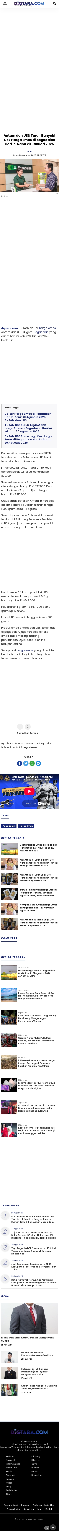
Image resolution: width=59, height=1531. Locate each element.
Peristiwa (10, 1456)
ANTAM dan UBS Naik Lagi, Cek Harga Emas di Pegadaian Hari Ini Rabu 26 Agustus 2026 (38, 922)
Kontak (49, 1509)
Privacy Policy (13, 1509)
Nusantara (11, 1467)
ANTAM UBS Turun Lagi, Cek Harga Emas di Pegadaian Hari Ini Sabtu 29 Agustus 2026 (28, 439)
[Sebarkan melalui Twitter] (26, 763)
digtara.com (9, 328)
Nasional (10, 1460)
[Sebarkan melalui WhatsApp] (32, 763)
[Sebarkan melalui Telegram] (38, 763)
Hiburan (35, 1460)
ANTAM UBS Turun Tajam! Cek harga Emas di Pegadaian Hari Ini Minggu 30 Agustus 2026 (28, 428)
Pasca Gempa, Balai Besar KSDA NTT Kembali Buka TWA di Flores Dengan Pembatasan (36, 996)
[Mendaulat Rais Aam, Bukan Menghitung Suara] (29, 1329)
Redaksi (25, 1505)
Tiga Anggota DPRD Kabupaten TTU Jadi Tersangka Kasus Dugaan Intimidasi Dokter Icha (33, 1251)
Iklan (40, 1509)
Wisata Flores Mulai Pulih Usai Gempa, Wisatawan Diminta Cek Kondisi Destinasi (36, 1040)
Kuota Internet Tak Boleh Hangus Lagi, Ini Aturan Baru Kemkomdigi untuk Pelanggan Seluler (36, 1130)
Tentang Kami (11, 1505)
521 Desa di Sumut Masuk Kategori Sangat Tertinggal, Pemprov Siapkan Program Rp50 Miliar (37, 1063)
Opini (8, 1494)
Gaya (34, 1463)
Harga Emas (26, 825)
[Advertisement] (29, 38)
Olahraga (36, 1456)
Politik (9, 1471)
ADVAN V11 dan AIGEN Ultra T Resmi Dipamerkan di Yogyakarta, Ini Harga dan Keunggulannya (37, 1108)
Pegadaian (41, 332)
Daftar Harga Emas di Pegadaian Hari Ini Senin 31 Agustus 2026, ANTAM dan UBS (28, 417)
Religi (8, 1486)
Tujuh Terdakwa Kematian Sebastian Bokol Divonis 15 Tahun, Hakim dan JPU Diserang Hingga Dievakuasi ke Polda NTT (34, 1235)
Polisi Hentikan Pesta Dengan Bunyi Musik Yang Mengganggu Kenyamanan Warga (37, 1018)
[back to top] (53, 1527)
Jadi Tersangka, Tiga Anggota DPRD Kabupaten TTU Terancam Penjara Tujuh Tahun (33, 1267)
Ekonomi (10, 1475)
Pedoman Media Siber (44, 1505)
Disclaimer (29, 1509)
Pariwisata (11, 1490)
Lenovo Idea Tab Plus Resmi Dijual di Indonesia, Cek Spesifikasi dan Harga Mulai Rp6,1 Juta (36, 1085)
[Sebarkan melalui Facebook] (19, 763)
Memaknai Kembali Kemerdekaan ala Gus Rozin (37, 1354)
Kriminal (10, 1479)
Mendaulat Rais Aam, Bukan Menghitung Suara (27, 1339)
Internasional (13, 1463)
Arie (29, 151)
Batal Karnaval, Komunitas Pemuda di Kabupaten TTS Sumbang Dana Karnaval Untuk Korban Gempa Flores (34, 1282)
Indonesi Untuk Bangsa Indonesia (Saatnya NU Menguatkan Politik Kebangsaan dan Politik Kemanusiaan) (34, 1374)
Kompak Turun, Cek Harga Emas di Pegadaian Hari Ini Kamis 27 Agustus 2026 (38, 907)
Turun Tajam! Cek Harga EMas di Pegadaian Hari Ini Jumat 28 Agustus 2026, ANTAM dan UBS (38, 892)
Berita (34, 1471)
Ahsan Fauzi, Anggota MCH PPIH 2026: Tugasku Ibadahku (39, 1387)
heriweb (40, 1519)
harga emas (47, 328)
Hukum (35, 1467)
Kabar (9, 1482)
